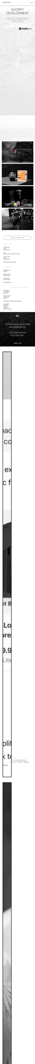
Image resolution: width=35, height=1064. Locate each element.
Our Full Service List (17, 237)
